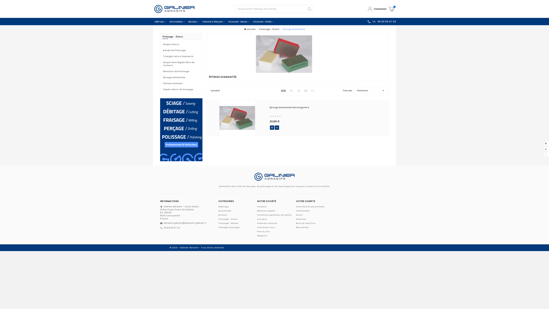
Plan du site (263, 231)
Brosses (222, 215)
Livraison (262, 206)
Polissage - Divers (172, 36)
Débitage (223, 206)
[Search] (309, 9)
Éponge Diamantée (174, 77)
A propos (262, 219)
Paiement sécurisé (267, 223)
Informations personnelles (310, 206)
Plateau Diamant (173, 83)
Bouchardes (224, 210)
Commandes (303, 210)
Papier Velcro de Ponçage (178, 89)
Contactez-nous (266, 227)
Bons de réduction (306, 223)
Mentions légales (266, 210)
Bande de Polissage (174, 50)
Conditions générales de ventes (274, 215)
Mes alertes (302, 227)
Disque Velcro (171, 44)
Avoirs (299, 215)
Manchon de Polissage (176, 71)
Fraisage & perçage (229, 227)
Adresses (301, 219)
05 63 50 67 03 (172, 227)
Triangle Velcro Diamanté (178, 56)
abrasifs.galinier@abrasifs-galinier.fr (185, 223)
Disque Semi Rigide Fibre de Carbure (179, 64)
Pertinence (371, 90)
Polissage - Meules (228, 223)
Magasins (262, 235)
